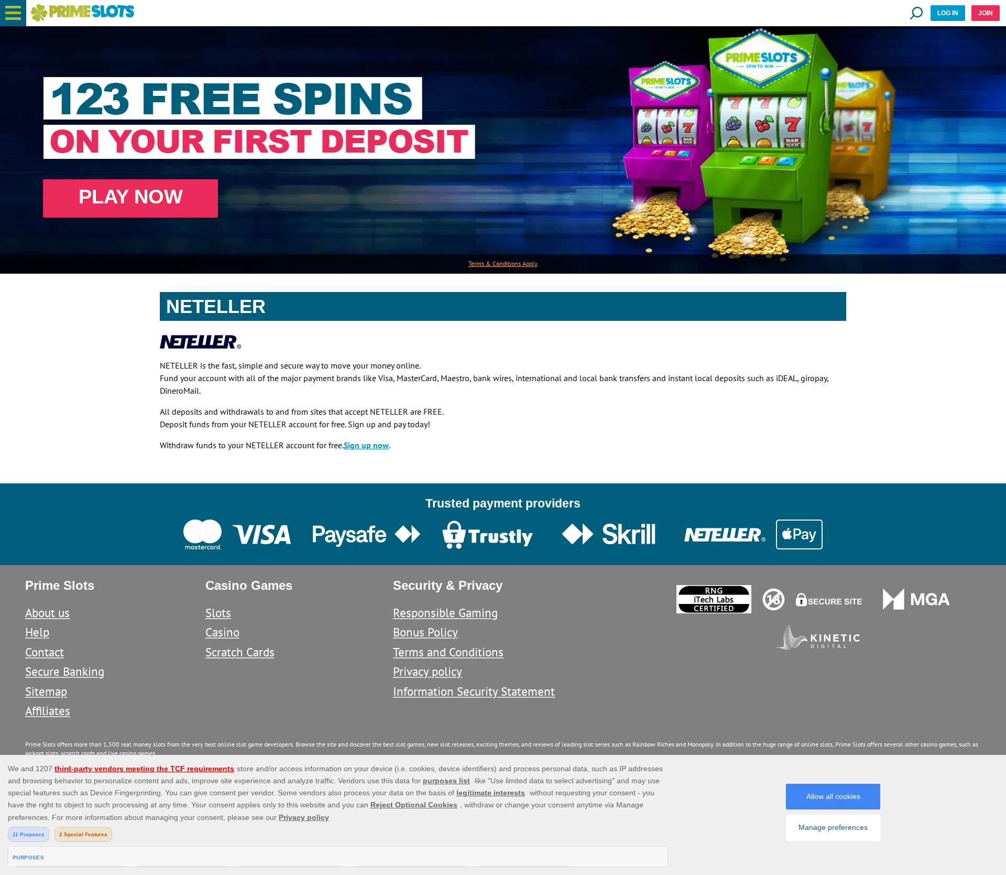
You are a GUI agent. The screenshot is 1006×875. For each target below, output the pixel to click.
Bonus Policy (425, 632)
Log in (947, 13)
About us (47, 612)
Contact (44, 652)
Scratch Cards (240, 652)
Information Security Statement (474, 691)
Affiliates (47, 710)
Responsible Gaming (445, 612)
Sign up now (366, 445)
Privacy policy (427, 671)
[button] (13, 13)
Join (985, 13)
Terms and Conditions (448, 652)
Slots (218, 612)
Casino (222, 632)
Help (37, 632)
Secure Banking (64, 671)
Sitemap (46, 691)
